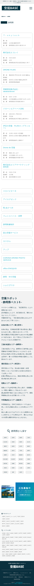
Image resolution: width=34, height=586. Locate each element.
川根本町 (5, 472)
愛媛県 (16, 551)
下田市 (21, 450)
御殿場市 (5, 450)
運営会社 (21, 577)
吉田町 (28, 467)
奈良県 (29, 545)
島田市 (21, 441)
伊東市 (13, 441)
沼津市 (13, 437)
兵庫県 (24, 545)
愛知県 (12, 543)
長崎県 (19, 554)
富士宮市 (5, 441)
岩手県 (20, 533)
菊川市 (28, 454)
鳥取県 (7, 549)
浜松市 (21, 472)
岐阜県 (3, 543)
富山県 (11, 541)
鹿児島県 (8, 555)
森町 (13, 472)
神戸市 (3, 523)
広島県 (20, 549)
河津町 (28, 459)
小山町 (21, 467)
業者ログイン (28, 577)
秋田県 (29, 533)
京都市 (17, 521)
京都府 (16, 545)
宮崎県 (3, 555)
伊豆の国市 (5, 459)
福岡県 (10, 554)
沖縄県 (13, 555)
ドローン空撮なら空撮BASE (16, 583)
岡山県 (16, 549)
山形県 (3, 534)
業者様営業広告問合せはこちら (17, 575)
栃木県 (7, 537)
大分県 (27, 554)
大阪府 (20, 545)
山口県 (24, 549)
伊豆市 (13, 454)
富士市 (28, 441)
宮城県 (24, 533)
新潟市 (8, 519)
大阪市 (22, 521)
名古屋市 (13, 521)
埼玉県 (24, 537)
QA (30, 572)
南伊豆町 (5, 463)
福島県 (8, 534)
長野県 (29, 541)
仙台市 (8, 516)
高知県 (20, 551)
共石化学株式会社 (19, 582)
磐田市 (5, 446)
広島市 (12, 523)
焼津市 (13, 446)
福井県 (20, 541)
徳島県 (7, 551)
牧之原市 (13, 459)
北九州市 (17, 523)
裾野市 (28, 450)
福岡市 (22, 523)
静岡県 (8, 543)
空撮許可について (7, 572)
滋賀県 (11, 545)
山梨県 (24, 541)
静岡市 (5, 437)
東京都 (29, 537)
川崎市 (3, 519)
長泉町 (13, 467)
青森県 (16, 533)
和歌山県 (4, 547)
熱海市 (21, 437)
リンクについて (24, 572)
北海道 (11, 533)
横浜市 (23, 516)
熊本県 (23, 554)
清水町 (5, 467)
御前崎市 (21, 454)
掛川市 (21, 446)
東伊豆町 (21, 459)
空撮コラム (15, 572)
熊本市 (3, 526)
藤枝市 (28, 446)
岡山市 (8, 523)
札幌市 (3, 516)
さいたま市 (13, 516)
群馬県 (20, 537)
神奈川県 (4, 539)
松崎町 (13, 463)
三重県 (7, 545)
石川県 (16, 541)
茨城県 (11, 537)
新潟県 (7, 541)
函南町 (28, 463)
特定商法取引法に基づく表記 (10, 577)
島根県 (11, 549)
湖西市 (5, 454)
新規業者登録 (17, 579)
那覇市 (8, 526)
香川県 (11, 551)
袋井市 (13, 450)
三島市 (28, 437)
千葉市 (18, 516)
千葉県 (16, 537)
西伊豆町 (21, 463)
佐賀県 (14, 554)
